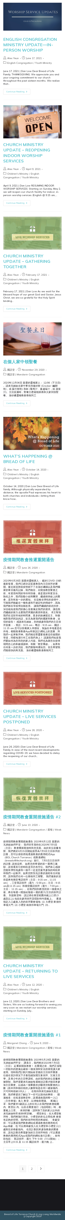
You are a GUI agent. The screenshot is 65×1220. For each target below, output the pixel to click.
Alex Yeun (13, 58)
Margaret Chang (17, 1043)
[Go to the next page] (40, 1168)
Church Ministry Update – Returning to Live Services (30, 971)
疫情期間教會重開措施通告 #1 (32, 1034)
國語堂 (11, 369)
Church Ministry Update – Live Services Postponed (29, 716)
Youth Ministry (43, 62)
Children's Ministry (17, 173)
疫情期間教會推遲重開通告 (28, 559)
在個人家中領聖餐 (20, 361)
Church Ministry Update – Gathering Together (26, 261)
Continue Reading (18, 91)
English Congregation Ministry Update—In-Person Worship (30, 45)
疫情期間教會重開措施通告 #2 (32, 816)
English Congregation (20, 62)
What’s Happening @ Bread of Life (28, 458)
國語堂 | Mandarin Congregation (26, 374)
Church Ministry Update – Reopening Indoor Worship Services (26, 152)
